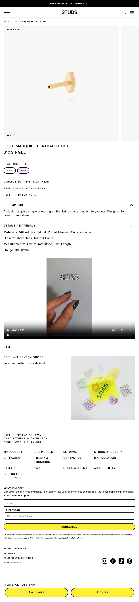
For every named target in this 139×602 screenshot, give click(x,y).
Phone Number (12, 509)
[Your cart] (132, 12)
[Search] (124, 12)
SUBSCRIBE (69, 526)
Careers (10, 468)
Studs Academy (75, 468)
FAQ (37, 468)
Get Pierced (43, 452)
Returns (70, 452)
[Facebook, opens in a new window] (114, 561)
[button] (8, 135)
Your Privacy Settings (18, 558)
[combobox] (10, 516)
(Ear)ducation (105, 458)
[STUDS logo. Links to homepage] (69, 12)
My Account (13, 452)
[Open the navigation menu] (7, 12)
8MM (23, 171)
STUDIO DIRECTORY (108, 452)
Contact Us (72, 458)
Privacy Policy (13, 553)
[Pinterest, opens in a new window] (131, 561)
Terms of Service (15, 549)
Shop (7, 22)
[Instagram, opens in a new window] (106, 561)
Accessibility (104, 468)
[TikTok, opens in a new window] (123, 561)
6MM (9, 171)
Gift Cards (12, 458)
